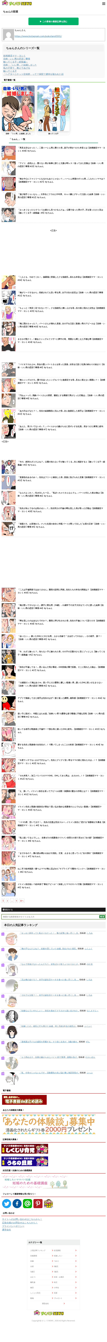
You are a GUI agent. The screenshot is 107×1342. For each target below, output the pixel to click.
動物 (32, 1298)
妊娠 (32, 1261)
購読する (8, 909)
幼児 (55, 1282)
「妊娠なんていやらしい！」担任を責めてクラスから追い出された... (49, 1010)
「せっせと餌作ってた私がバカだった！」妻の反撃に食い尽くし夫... (49, 933)
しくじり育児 (35, 1293)
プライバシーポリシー (13, 1226)
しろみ (90, 933)
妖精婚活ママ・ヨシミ (14, 55)
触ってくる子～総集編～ (15, 61)
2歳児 (56, 1272)
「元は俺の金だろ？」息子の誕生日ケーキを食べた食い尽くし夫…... (49, 979)
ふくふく (89, 948)
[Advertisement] (53, 562)
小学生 (56, 1288)
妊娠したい (58, 1256)
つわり (56, 1261)
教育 (32, 1288)
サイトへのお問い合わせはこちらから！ (22, 1219)
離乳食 (32, 1282)
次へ (22, 901)
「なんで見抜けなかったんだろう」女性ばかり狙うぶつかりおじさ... (49, 964)
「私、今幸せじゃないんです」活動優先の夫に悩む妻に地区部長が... (49, 1072)
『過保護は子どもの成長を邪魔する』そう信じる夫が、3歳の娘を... (49, 1041)
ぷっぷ (90, 1072)
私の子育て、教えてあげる (16, 68)
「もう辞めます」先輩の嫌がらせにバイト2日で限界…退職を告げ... (49, 1057)
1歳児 (32, 1272)
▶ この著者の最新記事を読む (53, 21)
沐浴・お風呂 (59, 1277)
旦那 (55, 1293)
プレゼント (58, 1298)
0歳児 (56, 1266)
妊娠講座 (33, 1256)
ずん (88, 1041)
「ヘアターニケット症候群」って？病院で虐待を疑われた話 (33, 74)
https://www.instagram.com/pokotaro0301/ (38, 36)
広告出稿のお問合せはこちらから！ (20, 1222)
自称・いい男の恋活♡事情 (16, 58)
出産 (32, 1266)
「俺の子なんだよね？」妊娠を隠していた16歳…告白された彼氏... (48, 948)
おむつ (32, 1277)
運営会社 (6, 1229)
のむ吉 (90, 964)
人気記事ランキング (37, 1250)
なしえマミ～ (93, 1010)
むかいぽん (90, 1057)
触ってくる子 (10, 71)
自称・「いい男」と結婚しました (20, 64)
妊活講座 (57, 1250)
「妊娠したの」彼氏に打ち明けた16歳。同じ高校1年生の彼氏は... (48, 1026)
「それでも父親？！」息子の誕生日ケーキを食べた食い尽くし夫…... (49, 995)
